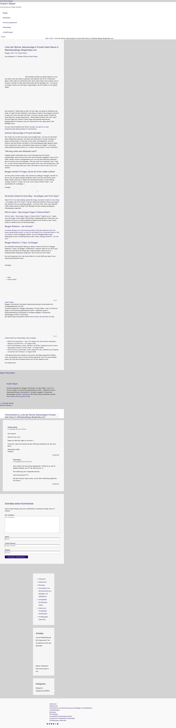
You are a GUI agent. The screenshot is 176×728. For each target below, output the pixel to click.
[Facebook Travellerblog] (57, 724)
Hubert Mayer (8, 3)
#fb (19, 98)
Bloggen (7, 53)
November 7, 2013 (38, 101)
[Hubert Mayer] (13, 298)
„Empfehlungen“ (55, 710)
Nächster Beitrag (6, 405)
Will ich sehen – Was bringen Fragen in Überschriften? (22, 216)
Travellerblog (23, 314)
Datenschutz (42, 582)
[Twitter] (49, 724)
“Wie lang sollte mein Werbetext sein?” (42, 161)
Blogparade (19, 253)
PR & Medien (54, 714)
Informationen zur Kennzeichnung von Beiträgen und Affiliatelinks (71, 708)
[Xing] (55, 724)
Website (7, 550)
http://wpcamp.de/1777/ (20, 475)
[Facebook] (51, 724)
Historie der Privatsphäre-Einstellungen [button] (42, 611)
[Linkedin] (47, 724)
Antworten (55, 455)
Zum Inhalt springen (6, 1)
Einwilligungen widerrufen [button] (58, 720)
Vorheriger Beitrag (7, 403)
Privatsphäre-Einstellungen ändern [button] (42, 602)
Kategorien (39, 688)
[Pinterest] (53, 724)
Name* (7, 537)
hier (37, 671)
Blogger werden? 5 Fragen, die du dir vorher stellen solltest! (24, 182)
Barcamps (41, 585)
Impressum (42, 579)
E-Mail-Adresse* (10, 543)
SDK (22, 306)
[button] (2, 36)
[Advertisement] (21, 270)
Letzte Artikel (12, 279)
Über (9, 277)
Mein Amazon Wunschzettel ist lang (42, 316)
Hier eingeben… (10, 515)
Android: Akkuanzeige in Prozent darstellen (43, 147)
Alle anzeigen (31, 338)
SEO (12, 53)
